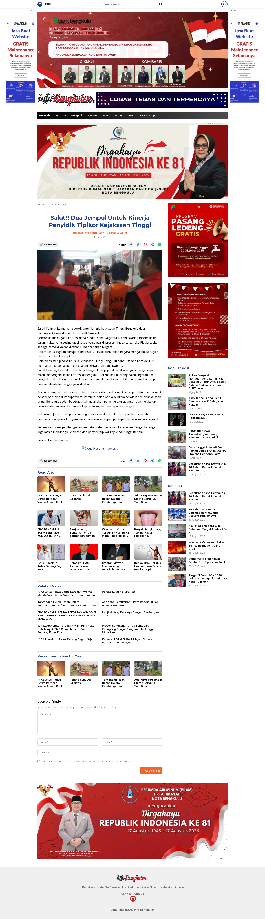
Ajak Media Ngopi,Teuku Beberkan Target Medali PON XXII (208, 529)
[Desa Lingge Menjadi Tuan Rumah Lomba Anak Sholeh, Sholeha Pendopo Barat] (177, 452)
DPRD (105, 115)
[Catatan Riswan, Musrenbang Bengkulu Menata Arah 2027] (116, 552)
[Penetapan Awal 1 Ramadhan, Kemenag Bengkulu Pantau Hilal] (177, 436)
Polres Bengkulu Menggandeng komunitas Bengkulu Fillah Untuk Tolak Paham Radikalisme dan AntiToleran (207, 382)
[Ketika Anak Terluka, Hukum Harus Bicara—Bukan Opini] (148, 552)
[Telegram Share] (152, 244)
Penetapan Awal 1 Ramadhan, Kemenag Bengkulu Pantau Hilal (203, 434)
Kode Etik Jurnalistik (110, 887)
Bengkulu (77, 115)
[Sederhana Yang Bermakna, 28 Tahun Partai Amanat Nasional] (177, 469)
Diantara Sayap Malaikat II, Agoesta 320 (206, 416)
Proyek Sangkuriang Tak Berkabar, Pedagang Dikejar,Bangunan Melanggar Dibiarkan (148, 533)
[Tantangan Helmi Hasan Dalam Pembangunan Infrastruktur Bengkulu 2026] (116, 484)
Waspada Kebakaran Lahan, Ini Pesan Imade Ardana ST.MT (207, 545)
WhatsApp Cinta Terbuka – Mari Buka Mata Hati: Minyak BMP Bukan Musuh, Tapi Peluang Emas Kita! (115, 533)
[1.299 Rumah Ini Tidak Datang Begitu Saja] (51, 552)
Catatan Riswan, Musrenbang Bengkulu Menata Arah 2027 (113, 566)
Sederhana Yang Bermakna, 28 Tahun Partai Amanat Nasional (207, 467)
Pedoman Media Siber (142, 887)
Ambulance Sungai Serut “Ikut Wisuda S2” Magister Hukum (206, 401)
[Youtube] (133, 899)
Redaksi (87, 887)
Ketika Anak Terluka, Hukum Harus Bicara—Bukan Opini (148, 566)
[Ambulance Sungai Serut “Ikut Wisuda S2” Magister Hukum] (177, 403)
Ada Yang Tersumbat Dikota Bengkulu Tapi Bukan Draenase (148, 499)
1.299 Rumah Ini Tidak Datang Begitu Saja (51, 566)
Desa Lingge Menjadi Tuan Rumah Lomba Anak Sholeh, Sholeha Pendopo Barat (207, 451)
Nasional (61, 115)
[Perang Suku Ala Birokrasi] (84, 484)
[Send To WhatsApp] (159, 244)
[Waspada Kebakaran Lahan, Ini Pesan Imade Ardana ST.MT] (177, 547)
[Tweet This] (138, 244)
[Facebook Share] (131, 244)
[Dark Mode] (224, 4)
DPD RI (118, 115)
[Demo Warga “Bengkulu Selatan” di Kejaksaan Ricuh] (177, 564)
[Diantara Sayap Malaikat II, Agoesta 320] (177, 420)
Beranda (44, 115)
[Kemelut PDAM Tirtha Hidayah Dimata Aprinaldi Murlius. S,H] (84, 552)
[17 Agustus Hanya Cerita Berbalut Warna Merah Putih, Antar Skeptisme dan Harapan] (51, 484)
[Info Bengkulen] (66, 99)
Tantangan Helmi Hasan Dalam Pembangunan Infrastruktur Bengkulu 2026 (113, 499)
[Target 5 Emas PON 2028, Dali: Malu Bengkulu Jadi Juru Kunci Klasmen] (177, 580)
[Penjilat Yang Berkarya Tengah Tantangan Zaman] (84, 518)
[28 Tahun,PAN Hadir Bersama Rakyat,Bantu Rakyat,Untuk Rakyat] (177, 514)
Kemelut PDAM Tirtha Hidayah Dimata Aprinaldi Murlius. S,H (81, 566)
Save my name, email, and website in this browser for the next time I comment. (87, 761)
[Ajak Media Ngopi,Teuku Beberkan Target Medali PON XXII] (177, 531)
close (31, 10)
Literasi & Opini (148, 115)
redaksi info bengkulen (88, 232)
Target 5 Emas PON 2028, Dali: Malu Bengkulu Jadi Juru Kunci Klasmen (208, 578)
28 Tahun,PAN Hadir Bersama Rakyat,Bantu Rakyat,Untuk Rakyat (204, 513)
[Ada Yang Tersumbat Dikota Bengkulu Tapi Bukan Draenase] (148, 484)
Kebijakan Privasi (172, 887)
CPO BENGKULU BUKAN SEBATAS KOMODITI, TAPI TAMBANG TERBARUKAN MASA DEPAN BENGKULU (50, 533)
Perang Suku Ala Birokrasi (80, 497)
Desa (130, 115)
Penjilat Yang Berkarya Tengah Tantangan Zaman (82, 532)
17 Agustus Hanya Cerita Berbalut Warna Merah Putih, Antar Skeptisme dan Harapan (50, 499)
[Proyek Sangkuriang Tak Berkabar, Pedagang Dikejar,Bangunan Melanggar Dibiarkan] (148, 518)
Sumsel (92, 115)
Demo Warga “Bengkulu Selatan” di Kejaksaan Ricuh (207, 560)
